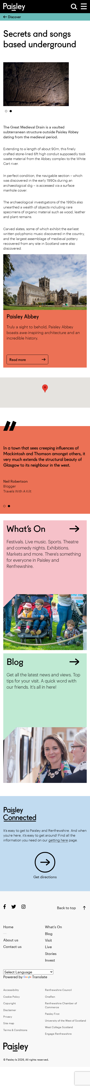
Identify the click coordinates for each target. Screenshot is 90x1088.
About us (10, 940)
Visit (48, 940)
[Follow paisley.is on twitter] (13, 906)
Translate (39, 977)
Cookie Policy (11, 996)
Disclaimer (9, 1010)
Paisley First (52, 1013)
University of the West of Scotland (65, 1020)
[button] (45, 388)
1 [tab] (6, 111)
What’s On (53, 927)
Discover (14, 17)
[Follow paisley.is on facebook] (4, 906)
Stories (51, 953)
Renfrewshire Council (58, 989)
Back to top (66, 908)
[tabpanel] (36, 84)
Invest (50, 960)
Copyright (9, 1003)
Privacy (7, 1016)
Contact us (12, 946)
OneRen (50, 996)
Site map (8, 1023)
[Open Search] (74, 7)
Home (8, 927)
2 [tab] (11, 111)
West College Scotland (59, 1027)
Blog (48, 934)
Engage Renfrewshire (58, 1033)
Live (48, 947)
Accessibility (11, 989)
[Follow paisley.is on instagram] (23, 906)
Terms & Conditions (15, 1029)
